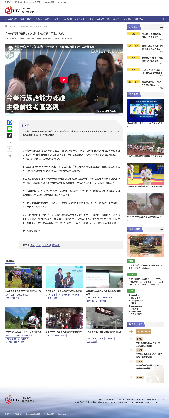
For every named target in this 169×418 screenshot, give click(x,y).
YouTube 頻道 (49, 2)
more (139, 377)
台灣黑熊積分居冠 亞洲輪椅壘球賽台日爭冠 (148, 367)
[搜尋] (163, 19)
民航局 (100, 338)
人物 (48, 294)
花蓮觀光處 (91, 341)
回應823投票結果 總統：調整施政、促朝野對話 (149, 355)
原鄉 (7, 294)
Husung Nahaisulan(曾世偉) (48, 39)
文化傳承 (46, 245)
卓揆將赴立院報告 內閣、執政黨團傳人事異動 (148, 344)
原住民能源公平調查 (106, 297)
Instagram (62, 2)
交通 (89, 338)
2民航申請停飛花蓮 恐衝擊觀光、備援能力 (104, 333)
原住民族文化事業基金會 (14, 2)
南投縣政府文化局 (12, 339)
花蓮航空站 (109, 338)
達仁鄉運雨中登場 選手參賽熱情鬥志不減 (23, 291)
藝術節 (63, 335)
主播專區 (100, 19)
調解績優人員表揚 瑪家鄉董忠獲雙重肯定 (64, 291)
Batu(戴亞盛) (67, 39)
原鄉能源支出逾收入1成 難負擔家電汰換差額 (104, 292)
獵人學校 (55, 335)
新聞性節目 (79, 19)
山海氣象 (38, 19)
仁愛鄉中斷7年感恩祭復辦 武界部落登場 (144, 156)
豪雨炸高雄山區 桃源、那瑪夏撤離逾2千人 (152, 83)
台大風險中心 (92, 300)
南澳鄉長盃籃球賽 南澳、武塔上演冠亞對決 (152, 71)
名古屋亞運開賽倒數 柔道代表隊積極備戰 (145, 186)
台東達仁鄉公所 (22, 294)
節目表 (90, 19)
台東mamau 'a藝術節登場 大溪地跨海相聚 (64, 332)
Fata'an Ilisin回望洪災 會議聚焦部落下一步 (145, 218)
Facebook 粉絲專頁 (33, 2)
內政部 (48, 298)
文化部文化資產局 (12, 342)
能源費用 (102, 300)
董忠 (55, 298)
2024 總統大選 (10, 19)
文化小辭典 (127, 19)
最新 (29, 19)
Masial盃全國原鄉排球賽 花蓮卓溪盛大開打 (152, 47)
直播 (22, 19)
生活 (38, 245)
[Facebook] (9, 122)
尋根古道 (24, 339)
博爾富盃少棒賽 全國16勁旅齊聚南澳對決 (152, 59)
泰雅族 (23, 342)
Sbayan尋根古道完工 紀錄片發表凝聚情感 (23, 332)
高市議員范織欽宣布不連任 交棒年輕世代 (152, 35)
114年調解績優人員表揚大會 (68, 294)
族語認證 (55, 245)
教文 (33, 245)
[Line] (9, 129)
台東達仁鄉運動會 (12, 298)
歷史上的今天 (113, 19)
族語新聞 (68, 19)
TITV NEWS (27, 9)
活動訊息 (139, 19)
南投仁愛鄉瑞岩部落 (24, 335)
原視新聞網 (28, 11)
